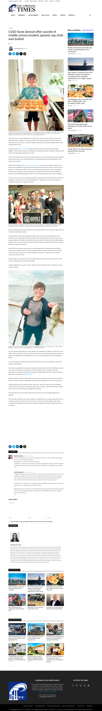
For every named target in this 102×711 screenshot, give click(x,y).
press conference (23, 149)
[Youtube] (88, 685)
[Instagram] (76, 685)
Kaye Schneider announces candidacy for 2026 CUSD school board (16, 609)
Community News (12, 584)
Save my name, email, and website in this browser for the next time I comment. (31, 521)
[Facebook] (10, 53)
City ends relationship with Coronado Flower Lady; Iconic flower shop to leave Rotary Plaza (17, 638)
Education (11, 28)
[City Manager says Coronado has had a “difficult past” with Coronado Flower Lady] (55, 579)
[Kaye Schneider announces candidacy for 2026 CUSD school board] (17, 600)
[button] (90, 15)
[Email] (21, 53)
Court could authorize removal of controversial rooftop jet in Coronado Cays (35, 638)
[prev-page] (9, 614)
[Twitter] (13, 53)
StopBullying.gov (27, 374)
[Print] (24, 53)
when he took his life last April (31, 165)
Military (29, 584)
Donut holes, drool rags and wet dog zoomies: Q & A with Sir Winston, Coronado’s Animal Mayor (55, 638)
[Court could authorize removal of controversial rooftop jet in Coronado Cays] (36, 629)
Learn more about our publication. (47, 691)
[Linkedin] (17, 53)
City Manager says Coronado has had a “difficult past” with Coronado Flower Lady (54, 588)
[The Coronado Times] (21, 8)
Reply (15, 467)
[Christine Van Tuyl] (11, 48)
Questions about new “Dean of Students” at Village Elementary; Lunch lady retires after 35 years (35, 658)
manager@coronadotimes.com (47, 696)
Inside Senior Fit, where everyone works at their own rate (80, 150)
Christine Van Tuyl (18, 48)
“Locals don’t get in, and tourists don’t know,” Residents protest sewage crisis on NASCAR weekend (17, 658)
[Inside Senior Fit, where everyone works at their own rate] (36, 600)
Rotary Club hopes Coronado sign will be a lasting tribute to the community (16, 588)
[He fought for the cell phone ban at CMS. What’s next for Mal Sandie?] (55, 600)
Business (49, 584)
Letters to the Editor (13, 605)
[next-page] (12, 614)
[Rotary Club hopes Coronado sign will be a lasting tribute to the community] (17, 579)
